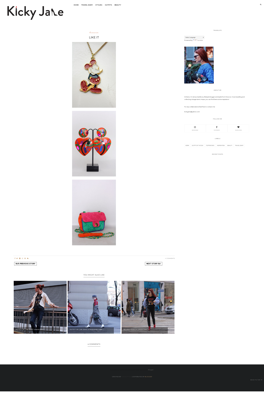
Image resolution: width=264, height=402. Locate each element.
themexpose (126, 376)
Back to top (255, 380)
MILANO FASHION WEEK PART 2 (82, 329)
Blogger (151, 369)
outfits (108, 5)
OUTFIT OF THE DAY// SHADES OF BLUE (140, 329)
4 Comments (170, 258)
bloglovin (238, 130)
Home (76, 5)
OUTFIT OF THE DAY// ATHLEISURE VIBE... (33, 329)
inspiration (221, 145)
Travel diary (87, 5)
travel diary (239, 145)
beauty (118, 5)
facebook (217, 130)
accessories (93, 32)
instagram (195, 130)
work (187, 145)
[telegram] (20, 258)
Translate (200, 40)
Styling (98, 5)
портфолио (210, 145)
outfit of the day (197, 145)
